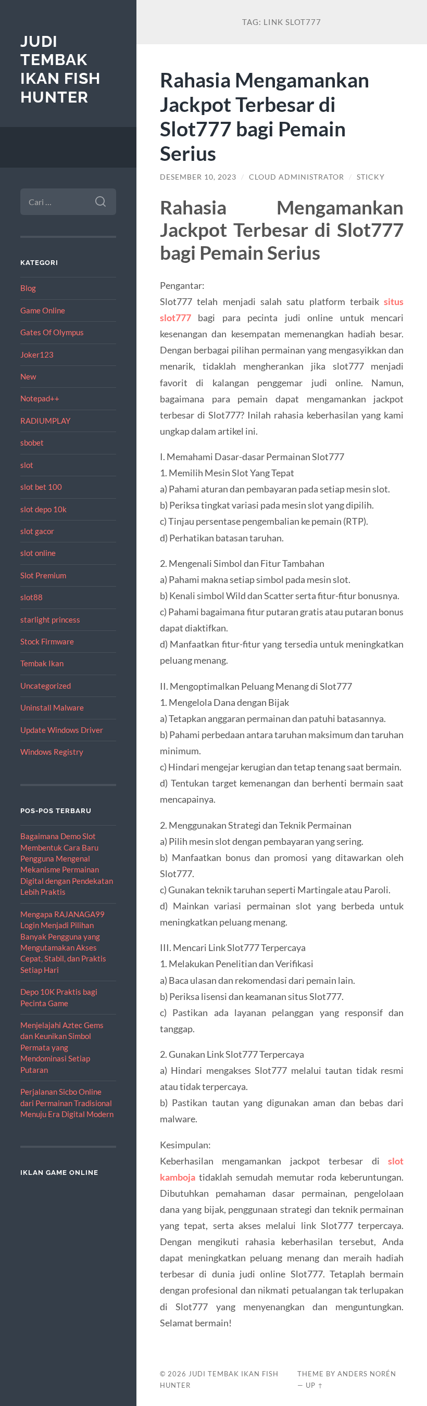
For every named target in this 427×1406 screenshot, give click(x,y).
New (28, 376)
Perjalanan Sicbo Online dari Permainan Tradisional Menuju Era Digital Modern (67, 1103)
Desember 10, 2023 (198, 177)
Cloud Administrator (296, 177)
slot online (38, 553)
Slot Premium (43, 575)
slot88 (31, 597)
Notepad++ (39, 398)
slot (26, 465)
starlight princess (50, 619)
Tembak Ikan (42, 663)
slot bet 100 (41, 486)
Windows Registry (51, 751)
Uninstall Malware (52, 707)
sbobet (32, 442)
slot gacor (37, 531)
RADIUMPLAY (45, 420)
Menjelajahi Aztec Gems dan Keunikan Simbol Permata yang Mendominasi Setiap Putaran (62, 1047)
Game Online (42, 310)
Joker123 (37, 354)
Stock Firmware (47, 641)
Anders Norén (366, 1374)
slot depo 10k (43, 509)
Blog (28, 288)
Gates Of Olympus (52, 332)
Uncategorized (45, 685)
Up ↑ (314, 1385)
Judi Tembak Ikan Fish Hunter (60, 69)
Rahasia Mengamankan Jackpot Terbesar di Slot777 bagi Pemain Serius (264, 116)
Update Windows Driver (61, 729)
